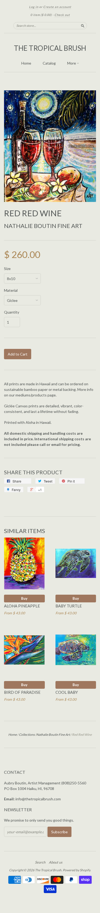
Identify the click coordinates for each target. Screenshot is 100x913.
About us (55, 862)
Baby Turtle (68, 605)
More (72, 63)
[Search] (82, 25)
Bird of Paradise (22, 692)
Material (11, 290)
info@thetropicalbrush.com (38, 799)
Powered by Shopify (76, 870)
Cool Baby (66, 692)
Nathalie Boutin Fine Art (43, 225)
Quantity (11, 312)
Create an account (57, 7)
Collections (27, 735)
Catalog (49, 63)
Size (7, 268)
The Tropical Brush (50, 48)
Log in (33, 7)
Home (26, 63)
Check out (62, 14)
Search (40, 862)
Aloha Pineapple (22, 605)
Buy (24, 598)
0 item (41, 14)
